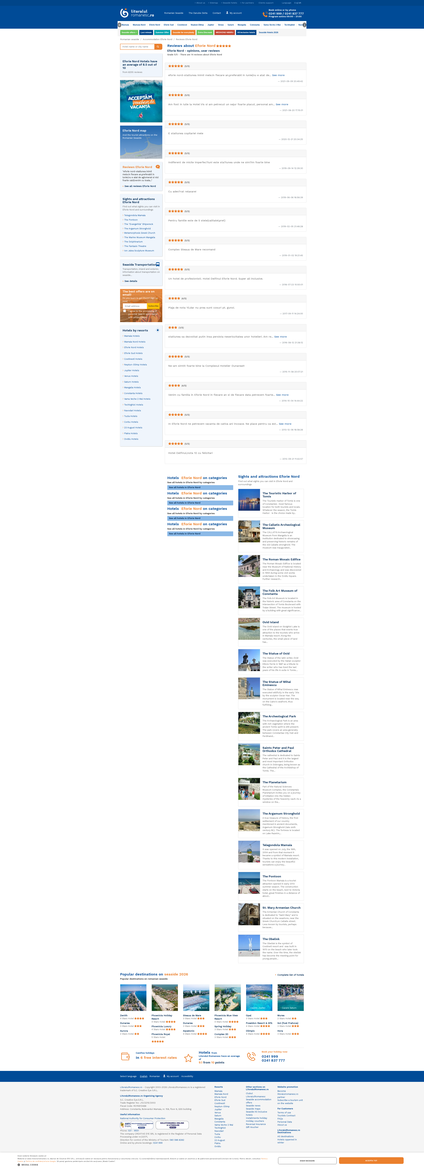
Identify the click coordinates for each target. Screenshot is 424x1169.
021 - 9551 (133, 1130)
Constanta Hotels (133, 393)
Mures (280, 1015)
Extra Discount (205, 32)
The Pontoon (131, 220)
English (143, 1076)
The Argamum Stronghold (137, 228)
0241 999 (275, 13)
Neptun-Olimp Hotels (135, 364)
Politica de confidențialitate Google (41, 1161)
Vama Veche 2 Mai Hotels (137, 399)
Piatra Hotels (131, 433)
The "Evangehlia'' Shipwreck (138, 224)
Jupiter (211, 25)
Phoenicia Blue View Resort (226, 1017)
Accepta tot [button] (371, 1160)
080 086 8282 (177, 1140)
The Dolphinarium (133, 241)
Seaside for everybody (183, 32)
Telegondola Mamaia (134, 215)
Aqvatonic (188, 1030)
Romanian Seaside (173, 13)
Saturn (231, 25)
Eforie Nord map (134, 130)
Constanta (255, 25)
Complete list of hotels (290, 974)
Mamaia (125, 25)
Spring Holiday (222, 1026)
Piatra (217, 1143)
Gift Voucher (252, 1127)
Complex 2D (221, 1034)
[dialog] (212, 1160)
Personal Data (284, 1122)
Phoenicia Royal (161, 1034)
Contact (217, 13)
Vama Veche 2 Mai (272, 25)
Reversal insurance (256, 1124)
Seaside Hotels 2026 (268, 32)
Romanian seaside (129, 39)
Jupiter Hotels (131, 370)
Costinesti (182, 25)
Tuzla (217, 1134)
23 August (219, 1140)
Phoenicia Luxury (161, 1026)
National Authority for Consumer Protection (142, 1118)
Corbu (217, 1137)
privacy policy (140, 317)
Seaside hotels (230, 3)
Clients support (266, 3)
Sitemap (214, 3)
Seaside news (253, 1105)
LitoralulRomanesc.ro (131, 1087)
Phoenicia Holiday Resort (162, 1017)
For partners (248, 3)
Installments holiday (256, 1118)
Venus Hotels (131, 376)
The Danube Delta (198, 13)
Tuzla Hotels (130, 416)
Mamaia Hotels (132, 336)
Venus (221, 25)
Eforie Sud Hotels (133, 353)
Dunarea (125, 1023)
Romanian (155, 1076)
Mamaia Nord (139, 25)
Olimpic (250, 1030)
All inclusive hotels (246, 32)
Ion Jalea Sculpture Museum (139, 250)
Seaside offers (128, 32)
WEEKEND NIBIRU (225, 32)
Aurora (124, 1030)
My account (236, 13)
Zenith (124, 1015)
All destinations (285, 1136)
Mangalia (242, 25)
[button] (143, 1165)
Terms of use (284, 1112)
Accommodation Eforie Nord (157, 39)
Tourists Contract (286, 1115)
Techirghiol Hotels (133, 404)
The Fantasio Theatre (135, 246)
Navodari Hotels (132, 410)
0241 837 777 (294, 13)
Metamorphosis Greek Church (139, 233)
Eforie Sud (169, 25)
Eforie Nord (154, 25)
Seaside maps (253, 1109)
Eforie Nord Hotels (134, 347)
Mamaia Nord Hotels (134, 342)
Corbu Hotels (131, 422)
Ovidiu (217, 1146)
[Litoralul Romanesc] (137, 13)
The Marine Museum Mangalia (139, 237)
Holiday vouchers (255, 1121)
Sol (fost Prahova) (287, 1023)
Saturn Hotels (131, 382)
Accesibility (187, 1076)
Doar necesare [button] (307, 1161)
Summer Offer (162, 32)
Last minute (146, 32)
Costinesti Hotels (133, 359)
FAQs (280, 1118)
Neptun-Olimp (197, 25)
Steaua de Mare (192, 1015)
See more (278, 75)
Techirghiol (289, 25)
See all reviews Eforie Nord (140, 186)
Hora (280, 1030)
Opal (248, 1015)
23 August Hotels (133, 427)
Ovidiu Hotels (131, 439)
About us (200, 3)
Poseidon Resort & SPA (259, 1023)
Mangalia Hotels (132, 387)
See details (131, 281)
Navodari (219, 1131)
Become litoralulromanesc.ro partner (287, 1094)
